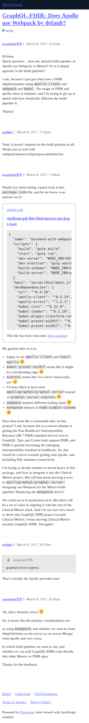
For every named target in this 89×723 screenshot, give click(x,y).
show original (57, 336)
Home (6, 694)
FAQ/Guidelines (46, 694)
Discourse (27, 712)
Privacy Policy (41, 702)
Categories (22, 694)
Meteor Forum (12, 4)
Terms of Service (14, 702)
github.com (15, 210)
